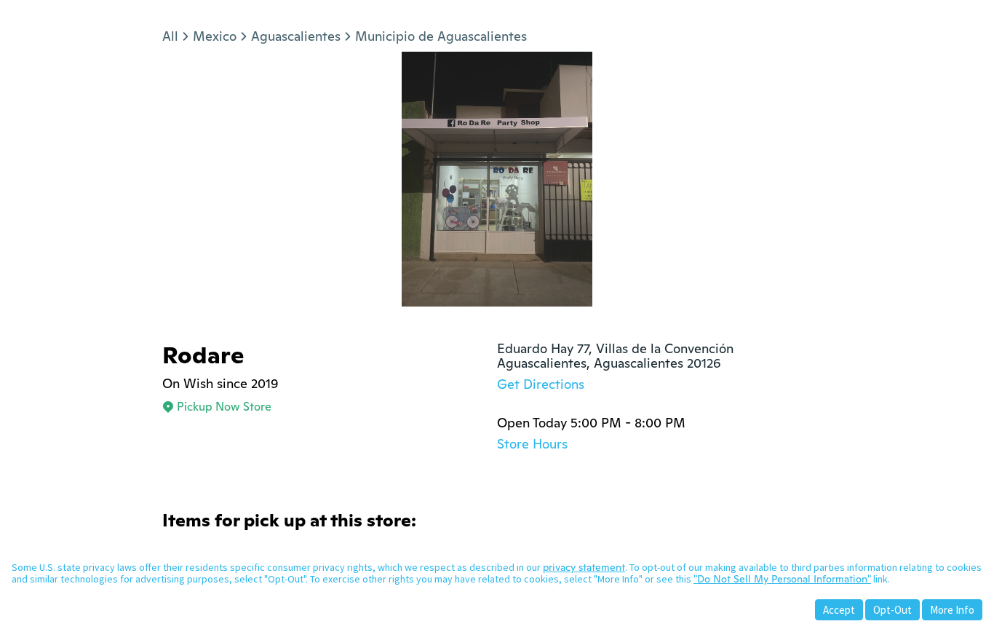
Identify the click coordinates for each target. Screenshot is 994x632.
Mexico (214, 36)
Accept (839, 610)
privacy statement (584, 567)
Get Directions (540, 384)
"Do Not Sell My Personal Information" (782, 578)
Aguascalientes (296, 36)
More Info (952, 610)
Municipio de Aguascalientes (441, 36)
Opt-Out (892, 610)
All (170, 36)
